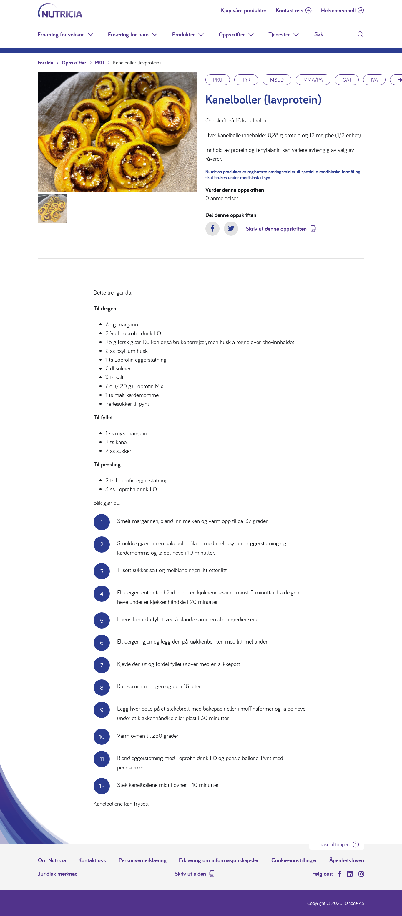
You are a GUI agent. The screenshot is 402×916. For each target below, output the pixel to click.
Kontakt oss (289, 10)
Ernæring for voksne (61, 34)
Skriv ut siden (190, 873)
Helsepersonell (338, 10)
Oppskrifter (232, 34)
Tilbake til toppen (332, 844)
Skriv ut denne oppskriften (276, 228)
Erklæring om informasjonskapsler (219, 860)
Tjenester (279, 34)
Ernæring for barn (128, 34)
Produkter (183, 34)
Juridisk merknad (58, 873)
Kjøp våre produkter (243, 10)
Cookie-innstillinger (294, 860)
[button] (91, 34)
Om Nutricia (52, 860)
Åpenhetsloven (346, 860)
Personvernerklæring (143, 860)
